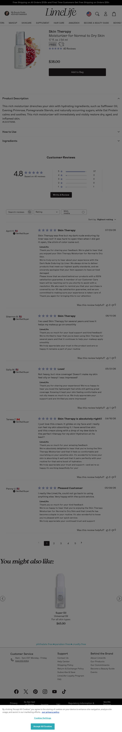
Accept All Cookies (42, 726)
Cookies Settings (42, 718)
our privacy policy (50, 712)
